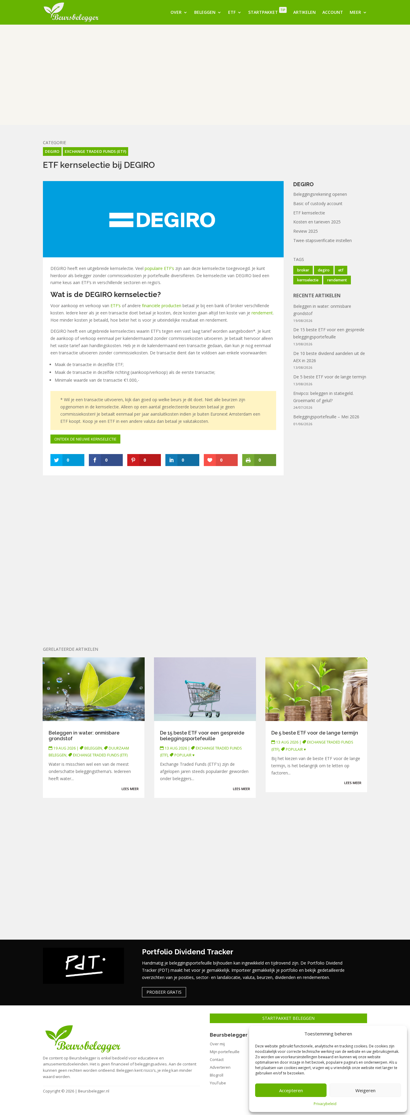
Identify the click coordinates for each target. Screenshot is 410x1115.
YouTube (218, 1083)
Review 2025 (305, 231)
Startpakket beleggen (288, 1018)
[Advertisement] (205, 75)
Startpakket (266, 11)
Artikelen (304, 12)
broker (303, 270)
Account (332, 12)
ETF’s (115, 305)
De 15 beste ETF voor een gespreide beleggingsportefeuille (202, 735)
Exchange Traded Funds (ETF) (95, 151)
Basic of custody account (317, 203)
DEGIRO (52, 151)
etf (340, 270)
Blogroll (216, 1075)
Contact (217, 1059)
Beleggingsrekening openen (320, 194)
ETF (232, 12)
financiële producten (161, 305)
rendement (262, 313)
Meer (355, 12)
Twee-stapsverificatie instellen (322, 240)
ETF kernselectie (309, 213)
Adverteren (220, 1067)
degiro (324, 270)
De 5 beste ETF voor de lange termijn (329, 377)
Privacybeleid (325, 1103)
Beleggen (205, 12)
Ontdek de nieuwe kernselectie (85, 439)
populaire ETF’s (159, 268)
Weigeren (365, 1090)
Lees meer (130, 788)
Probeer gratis (164, 992)
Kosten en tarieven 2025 (317, 222)
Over (176, 12)
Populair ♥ (184, 755)
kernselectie (307, 280)
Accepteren (291, 1090)
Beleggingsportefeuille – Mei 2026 (326, 417)
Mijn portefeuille (225, 1051)
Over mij (217, 1044)
